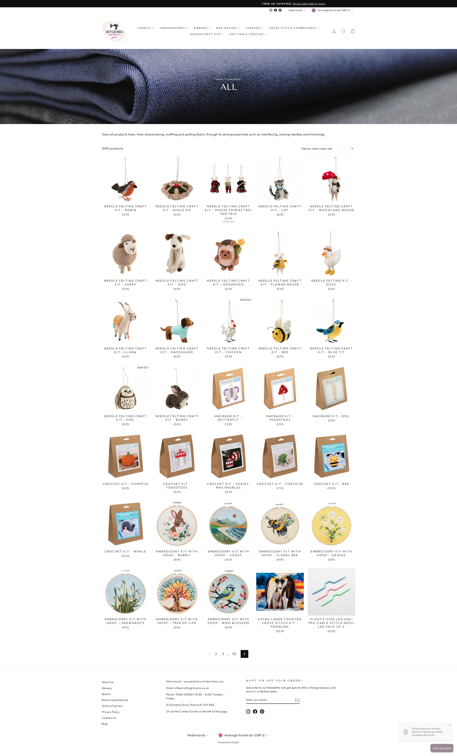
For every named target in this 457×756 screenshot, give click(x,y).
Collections (233, 79)
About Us (107, 682)
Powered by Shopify (228, 742)
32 (234, 654)
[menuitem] (146, 28)
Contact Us (109, 718)
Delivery (107, 688)
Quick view (125, 198)
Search (106, 694)
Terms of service (112, 706)
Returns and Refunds (115, 700)
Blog (105, 723)
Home (219, 79)
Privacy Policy (111, 712)
